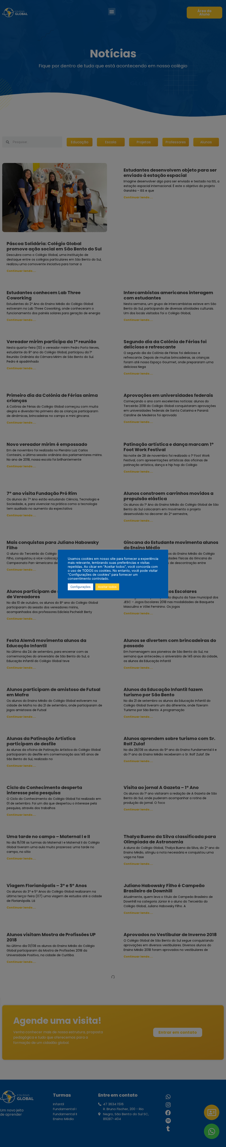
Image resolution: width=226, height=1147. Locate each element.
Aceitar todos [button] (107, 587)
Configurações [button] (80, 587)
